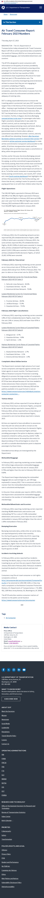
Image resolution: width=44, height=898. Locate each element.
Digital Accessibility (8, 887)
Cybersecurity (6, 831)
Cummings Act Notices (9, 870)
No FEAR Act (6, 866)
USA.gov (4, 850)
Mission (4, 715)
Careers (4, 740)
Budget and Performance (10, 862)
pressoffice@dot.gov (14, 641)
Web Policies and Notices (10, 878)
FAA (3, 755)
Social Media (6, 724)
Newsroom (13, 14)
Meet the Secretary (8, 711)
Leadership (5, 728)
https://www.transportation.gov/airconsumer (18, 600)
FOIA (3, 858)
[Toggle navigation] (40, 7)
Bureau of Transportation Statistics (13, 812)
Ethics (4, 874)
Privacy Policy (6, 854)
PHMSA (4, 795)
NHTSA (4, 783)
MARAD (4, 779)
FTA (3, 771)
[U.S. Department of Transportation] (16, 7)
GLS (3, 775)
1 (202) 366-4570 (13, 643)
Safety (4, 835)
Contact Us (5, 744)
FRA (3, 767)
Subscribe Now (11, 699)
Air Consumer (11, 618)
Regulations (6, 732)
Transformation (7, 839)
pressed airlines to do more (11, 118)
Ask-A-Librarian (7, 820)
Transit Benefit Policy (9, 736)
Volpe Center (6, 816)
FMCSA (4, 763)
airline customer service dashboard (22, 141)
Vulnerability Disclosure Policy (11, 883)
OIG (3, 787)
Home (6, 14)
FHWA (4, 759)
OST (3, 791)
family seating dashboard (18, 176)
